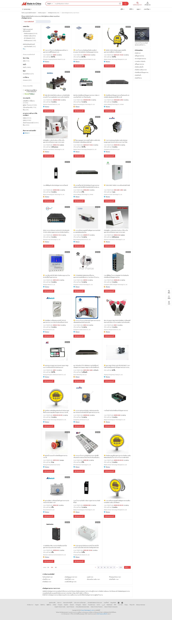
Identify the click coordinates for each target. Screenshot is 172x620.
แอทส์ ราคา (90, 577)
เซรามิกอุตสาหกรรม (140, 58)
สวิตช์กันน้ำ (138, 75)
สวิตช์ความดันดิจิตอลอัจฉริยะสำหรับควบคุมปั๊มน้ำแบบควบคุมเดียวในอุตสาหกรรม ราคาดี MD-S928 (56, 411)
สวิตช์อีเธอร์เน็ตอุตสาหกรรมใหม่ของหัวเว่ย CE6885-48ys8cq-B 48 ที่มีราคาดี (116, 96)
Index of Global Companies (110, 606)
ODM (27, 118)
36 (52, 567)
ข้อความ (59, 602)
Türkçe (126, 604)
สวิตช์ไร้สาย (138, 78)
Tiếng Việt (131, 604)
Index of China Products (96, 606)
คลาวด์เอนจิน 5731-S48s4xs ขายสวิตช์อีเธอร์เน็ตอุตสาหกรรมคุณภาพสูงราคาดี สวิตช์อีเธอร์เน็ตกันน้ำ (86, 366)
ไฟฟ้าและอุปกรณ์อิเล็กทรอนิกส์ (28, 30)
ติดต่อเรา (27, 133)
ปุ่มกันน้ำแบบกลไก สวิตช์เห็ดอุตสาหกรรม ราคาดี (55, 456)
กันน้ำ (27, 67)
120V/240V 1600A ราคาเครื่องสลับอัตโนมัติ (118, 185)
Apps (138, 9)
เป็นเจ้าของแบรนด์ (31, 122)
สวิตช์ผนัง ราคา (47, 581)
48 (56, 567)
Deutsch (72, 604)
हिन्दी (115, 604)
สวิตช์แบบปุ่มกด (30, 33)
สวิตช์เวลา (138, 53)
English (37, 604)
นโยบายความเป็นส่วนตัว (80, 602)
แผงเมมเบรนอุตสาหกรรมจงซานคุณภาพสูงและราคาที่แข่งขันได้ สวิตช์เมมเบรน (55, 366)
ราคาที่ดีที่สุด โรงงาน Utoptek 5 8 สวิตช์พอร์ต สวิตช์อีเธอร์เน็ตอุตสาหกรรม (116, 276)
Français (60, 604)
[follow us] (122, 602)
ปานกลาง (27, 80)
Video (68, 27)
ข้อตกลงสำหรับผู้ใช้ (67, 602)
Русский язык (91, 604)
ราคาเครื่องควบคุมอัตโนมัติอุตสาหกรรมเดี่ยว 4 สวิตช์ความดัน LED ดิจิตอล (117, 501)
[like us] (119, 602)
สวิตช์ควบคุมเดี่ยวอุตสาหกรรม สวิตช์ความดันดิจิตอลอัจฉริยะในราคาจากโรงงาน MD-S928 (117, 456)
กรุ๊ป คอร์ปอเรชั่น (29, 107)
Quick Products (70, 606)
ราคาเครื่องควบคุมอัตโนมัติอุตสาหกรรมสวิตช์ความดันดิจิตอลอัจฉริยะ (86, 231)
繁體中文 (49, 604)
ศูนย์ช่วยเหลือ (52, 602)
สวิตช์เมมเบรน (30, 40)
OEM (27, 120)
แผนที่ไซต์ (106, 602)
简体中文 (42, 604)
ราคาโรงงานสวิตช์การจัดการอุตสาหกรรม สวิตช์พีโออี (86, 501)
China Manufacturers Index (82, 606)
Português (78, 604)
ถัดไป (126, 567)
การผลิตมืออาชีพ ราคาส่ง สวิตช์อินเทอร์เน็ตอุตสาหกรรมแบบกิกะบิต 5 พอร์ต (55, 546)
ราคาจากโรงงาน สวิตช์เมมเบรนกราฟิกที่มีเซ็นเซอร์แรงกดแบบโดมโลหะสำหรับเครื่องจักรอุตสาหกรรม (86, 456)
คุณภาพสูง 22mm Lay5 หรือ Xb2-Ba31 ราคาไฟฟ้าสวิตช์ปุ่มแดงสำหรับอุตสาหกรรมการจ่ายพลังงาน (117, 366)
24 (48, 567)
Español (66, 604)
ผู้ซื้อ (122, 9)
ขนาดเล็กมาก (28, 74)
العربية (103, 604)
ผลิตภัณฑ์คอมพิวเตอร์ (29, 44)
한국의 (98, 604)
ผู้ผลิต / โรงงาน (30, 105)
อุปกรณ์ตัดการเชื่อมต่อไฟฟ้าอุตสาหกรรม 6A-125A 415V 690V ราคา (56, 501)
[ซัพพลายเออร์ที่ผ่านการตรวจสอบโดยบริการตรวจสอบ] (31, 90)
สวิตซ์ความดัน (30, 36)
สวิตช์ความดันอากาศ (140, 70)
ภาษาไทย (120, 604)
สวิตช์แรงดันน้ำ (139, 67)
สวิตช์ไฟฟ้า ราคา (69, 579)
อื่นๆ (24, 49)
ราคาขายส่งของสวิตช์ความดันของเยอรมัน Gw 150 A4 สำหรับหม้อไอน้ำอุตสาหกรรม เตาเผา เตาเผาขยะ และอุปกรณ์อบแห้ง (86, 411)
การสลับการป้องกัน (140, 61)
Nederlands (109, 604)
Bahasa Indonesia (140, 604)
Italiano (84, 604)
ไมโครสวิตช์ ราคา (48, 577)
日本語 (54, 604)
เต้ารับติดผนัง (29, 38)
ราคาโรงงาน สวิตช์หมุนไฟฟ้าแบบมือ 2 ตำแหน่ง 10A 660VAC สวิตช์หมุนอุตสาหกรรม (85, 51)
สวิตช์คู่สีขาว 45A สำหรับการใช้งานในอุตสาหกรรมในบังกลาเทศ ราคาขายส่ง (53, 141)
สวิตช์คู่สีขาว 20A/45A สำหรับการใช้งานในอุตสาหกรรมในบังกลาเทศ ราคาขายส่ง (116, 231)
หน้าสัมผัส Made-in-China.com (95, 602)
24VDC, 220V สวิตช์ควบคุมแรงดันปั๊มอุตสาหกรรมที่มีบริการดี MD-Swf (115, 51)
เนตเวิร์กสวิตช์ (30, 46)
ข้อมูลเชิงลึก (113, 602)
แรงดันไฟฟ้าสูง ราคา (70, 581)
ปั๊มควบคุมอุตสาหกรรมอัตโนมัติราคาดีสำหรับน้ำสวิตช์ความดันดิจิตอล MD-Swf (86, 141)
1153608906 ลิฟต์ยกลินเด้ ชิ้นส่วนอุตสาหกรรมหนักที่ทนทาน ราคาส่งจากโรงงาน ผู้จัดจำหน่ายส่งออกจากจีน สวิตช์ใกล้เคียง (86, 276)
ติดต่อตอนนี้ (49, 66)
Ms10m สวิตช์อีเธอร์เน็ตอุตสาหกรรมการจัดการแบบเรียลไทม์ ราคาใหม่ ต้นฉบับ (86, 96)
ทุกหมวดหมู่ (27, 9)
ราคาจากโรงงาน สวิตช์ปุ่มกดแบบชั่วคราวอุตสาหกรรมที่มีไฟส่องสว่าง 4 (55, 51)
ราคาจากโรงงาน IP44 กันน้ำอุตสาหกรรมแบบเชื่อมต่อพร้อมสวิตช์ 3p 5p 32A (86, 321)
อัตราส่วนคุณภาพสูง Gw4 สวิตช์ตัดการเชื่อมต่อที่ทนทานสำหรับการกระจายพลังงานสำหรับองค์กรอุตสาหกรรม (117, 321)
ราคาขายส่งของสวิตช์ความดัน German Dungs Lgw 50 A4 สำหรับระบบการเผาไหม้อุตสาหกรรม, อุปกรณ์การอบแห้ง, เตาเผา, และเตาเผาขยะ (117, 141)
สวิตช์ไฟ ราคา (47, 579)
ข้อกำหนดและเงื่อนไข (102, 614)
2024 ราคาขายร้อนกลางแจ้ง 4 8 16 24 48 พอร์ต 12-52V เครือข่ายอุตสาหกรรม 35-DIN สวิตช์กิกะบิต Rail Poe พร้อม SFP (56, 231)
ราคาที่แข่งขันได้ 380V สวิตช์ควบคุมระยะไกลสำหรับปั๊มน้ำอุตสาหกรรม (56, 276)
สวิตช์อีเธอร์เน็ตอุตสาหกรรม (142, 72)
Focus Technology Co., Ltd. (87, 610)
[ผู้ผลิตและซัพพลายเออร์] (31, 4)
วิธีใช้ (130, 9)
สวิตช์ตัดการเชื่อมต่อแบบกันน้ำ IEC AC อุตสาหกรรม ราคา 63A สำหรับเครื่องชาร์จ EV (55, 321)
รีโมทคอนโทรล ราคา (115, 577)
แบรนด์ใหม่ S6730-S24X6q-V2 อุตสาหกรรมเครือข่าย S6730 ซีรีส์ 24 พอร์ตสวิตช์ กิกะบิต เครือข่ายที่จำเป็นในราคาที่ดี (86, 186)
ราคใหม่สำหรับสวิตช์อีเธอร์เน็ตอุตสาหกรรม (116, 410)
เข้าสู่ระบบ (147, 5)
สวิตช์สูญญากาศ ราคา (71, 577)
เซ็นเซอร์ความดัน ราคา (93, 579)
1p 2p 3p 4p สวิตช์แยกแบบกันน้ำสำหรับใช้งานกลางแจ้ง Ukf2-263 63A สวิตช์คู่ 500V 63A (86, 546)
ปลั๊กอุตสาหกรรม (139, 56)
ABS (26, 61)
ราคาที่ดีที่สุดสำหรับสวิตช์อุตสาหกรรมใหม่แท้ (55, 185)
